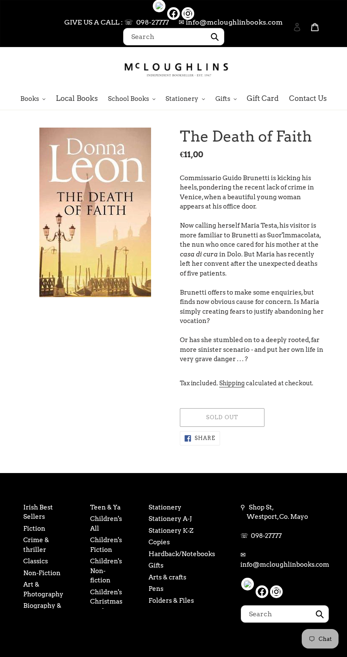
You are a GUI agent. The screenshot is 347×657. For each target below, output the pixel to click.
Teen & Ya (105, 507)
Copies (159, 542)
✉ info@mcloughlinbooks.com (231, 22)
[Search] (285, 69)
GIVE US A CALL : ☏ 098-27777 (116, 22)
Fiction (34, 528)
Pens (156, 589)
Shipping (232, 383)
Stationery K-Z (171, 531)
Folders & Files (171, 600)
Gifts (156, 565)
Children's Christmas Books (106, 601)
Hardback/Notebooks (182, 554)
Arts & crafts (167, 577)
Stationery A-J (170, 519)
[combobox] (173, 36)
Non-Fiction (42, 573)
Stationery (165, 507)
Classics (35, 561)
